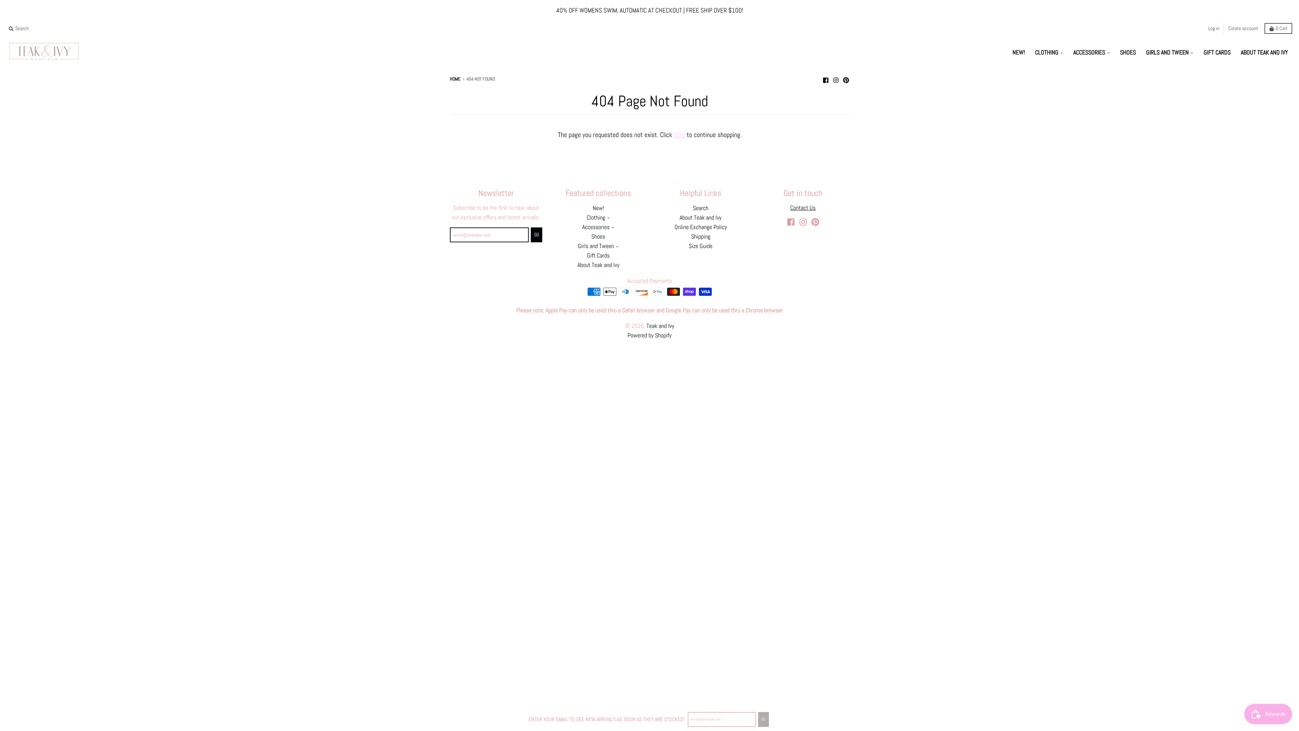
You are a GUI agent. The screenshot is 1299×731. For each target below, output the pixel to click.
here (679, 134)
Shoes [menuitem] (1128, 52)
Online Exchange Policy (701, 227)
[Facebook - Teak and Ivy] (826, 78)
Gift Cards (598, 255)
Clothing (596, 217)
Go (763, 719)
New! (598, 208)
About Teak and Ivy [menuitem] (1264, 52)
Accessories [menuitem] (1089, 52)
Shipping (700, 236)
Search (700, 208)
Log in (1214, 28)
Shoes (598, 236)
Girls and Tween (596, 246)
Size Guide (700, 246)
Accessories (596, 227)
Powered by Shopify (649, 335)
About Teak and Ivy (598, 265)
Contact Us (803, 208)
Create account (1243, 28)
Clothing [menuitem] (1046, 52)
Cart (1281, 28)
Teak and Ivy (660, 326)
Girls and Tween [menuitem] (1167, 52)
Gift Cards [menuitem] (1217, 52)
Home (455, 79)
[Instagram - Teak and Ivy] (836, 78)
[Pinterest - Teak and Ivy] (846, 78)
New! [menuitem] (1018, 52)
